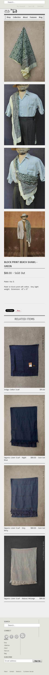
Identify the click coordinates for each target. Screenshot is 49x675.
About (25, 17)
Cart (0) (31, 6)
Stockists (18, 672)
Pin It (18, 310)
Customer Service (28, 672)
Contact (12, 672)
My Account (21, 6)
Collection (17, 17)
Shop (9, 17)
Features (33, 17)
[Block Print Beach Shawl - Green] (24, 51)
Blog (40, 17)
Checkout (40, 6)
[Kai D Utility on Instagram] (22, 638)
